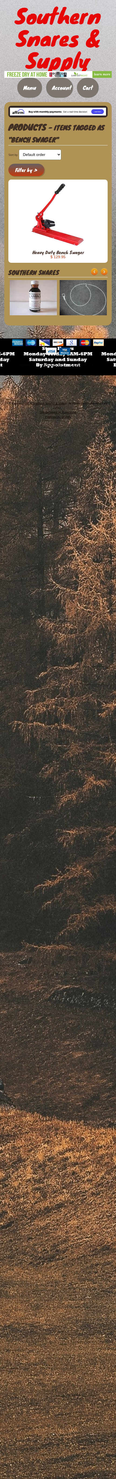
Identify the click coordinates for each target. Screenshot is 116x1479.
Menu (29, 88)
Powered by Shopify (58, 416)
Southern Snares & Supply (50, 403)
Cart (88, 88)
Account (61, 88)
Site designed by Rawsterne (58, 412)
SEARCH (27, 365)
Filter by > (26, 170)
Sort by (13, 154)
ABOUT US (53, 365)
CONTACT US (84, 365)
